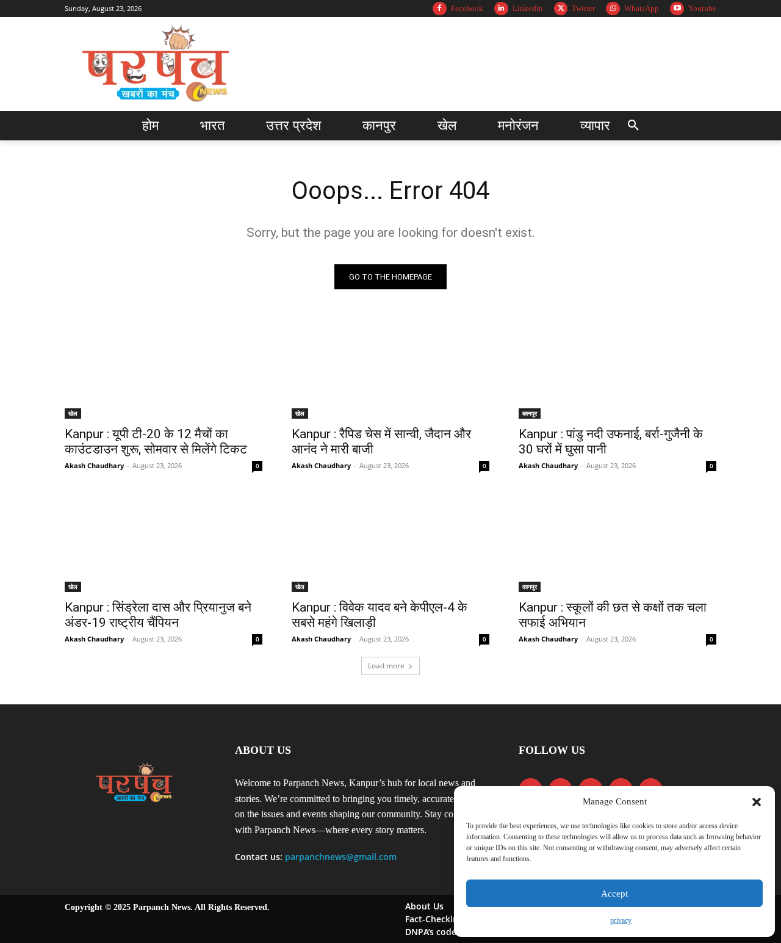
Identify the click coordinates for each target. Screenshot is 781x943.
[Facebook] (440, 9)
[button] (756, 802)
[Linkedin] (501, 9)
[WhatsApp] (613, 9)
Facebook (467, 8)
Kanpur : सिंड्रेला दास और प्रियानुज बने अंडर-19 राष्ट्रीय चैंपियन (158, 615)
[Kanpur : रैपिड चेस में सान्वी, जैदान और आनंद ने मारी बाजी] (390, 369)
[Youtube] (677, 9)
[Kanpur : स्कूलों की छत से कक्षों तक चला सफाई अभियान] (617, 542)
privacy (621, 920)
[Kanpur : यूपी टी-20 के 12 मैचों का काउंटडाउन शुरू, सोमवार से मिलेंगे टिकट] (163, 369)
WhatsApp (641, 8)
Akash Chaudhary (94, 465)
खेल (72, 413)
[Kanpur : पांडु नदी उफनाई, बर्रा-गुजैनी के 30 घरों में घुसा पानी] (617, 369)
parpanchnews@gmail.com (341, 856)
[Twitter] (561, 9)
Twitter (583, 8)
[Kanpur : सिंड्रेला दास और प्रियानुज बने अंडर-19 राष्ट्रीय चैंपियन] (163, 542)
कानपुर (529, 413)
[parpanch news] (158, 64)
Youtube (702, 8)
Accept (614, 893)
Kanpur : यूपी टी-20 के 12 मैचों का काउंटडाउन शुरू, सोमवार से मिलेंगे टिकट (156, 442)
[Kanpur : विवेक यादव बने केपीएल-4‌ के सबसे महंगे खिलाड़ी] (390, 542)
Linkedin (528, 8)
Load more (386, 665)
